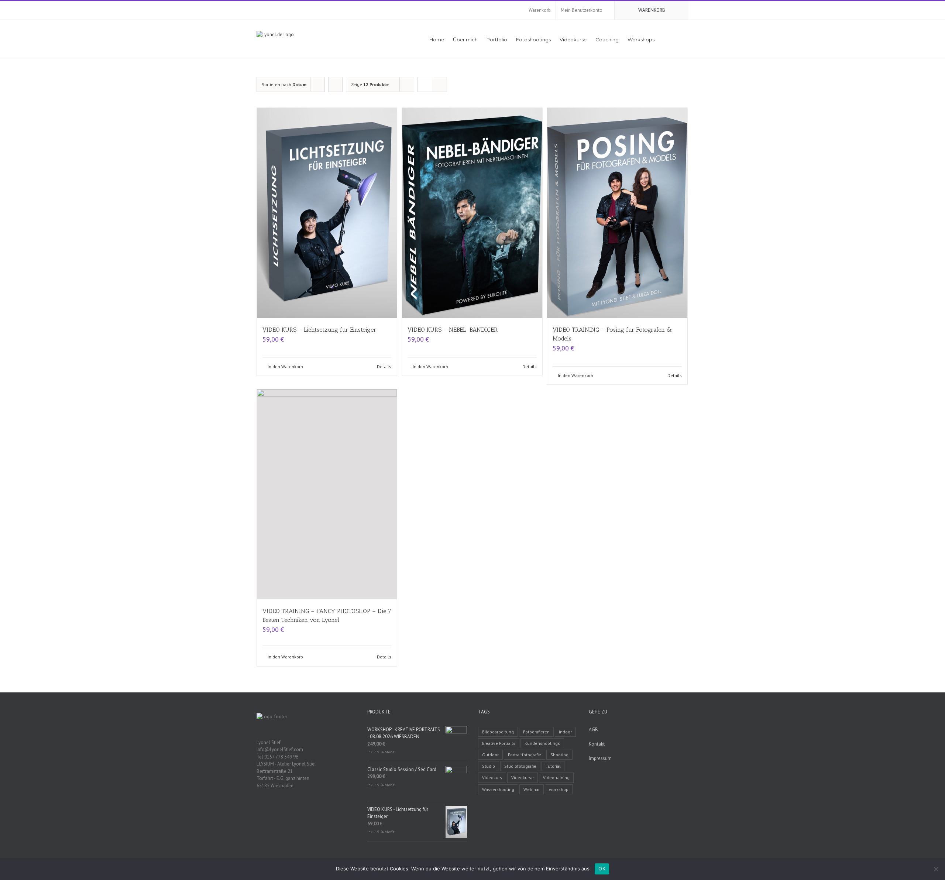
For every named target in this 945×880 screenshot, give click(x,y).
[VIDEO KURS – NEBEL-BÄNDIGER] (472, 213)
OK (601, 869)
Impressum (600, 758)
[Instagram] (278, 811)
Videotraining (556, 777)
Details (384, 366)
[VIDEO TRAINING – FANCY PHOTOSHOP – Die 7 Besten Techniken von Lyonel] (327, 494)
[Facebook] (259, 811)
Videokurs (492, 777)
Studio (488, 766)
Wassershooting (498, 789)
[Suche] (678, 39)
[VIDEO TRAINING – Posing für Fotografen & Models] (617, 213)
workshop (558, 789)
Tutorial (553, 766)
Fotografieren (536, 732)
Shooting (559, 754)
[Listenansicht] (439, 84)
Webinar (531, 789)
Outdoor (490, 754)
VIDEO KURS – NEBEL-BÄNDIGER (453, 329)
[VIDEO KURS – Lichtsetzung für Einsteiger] (327, 213)
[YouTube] (268, 811)
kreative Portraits (498, 743)
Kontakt (597, 744)
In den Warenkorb (285, 366)
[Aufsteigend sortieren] (335, 84)
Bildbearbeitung (498, 732)
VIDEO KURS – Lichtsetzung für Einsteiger (319, 329)
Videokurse (522, 777)
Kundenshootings (542, 743)
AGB (593, 729)
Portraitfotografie (524, 754)
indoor (565, 732)
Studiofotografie (520, 766)
